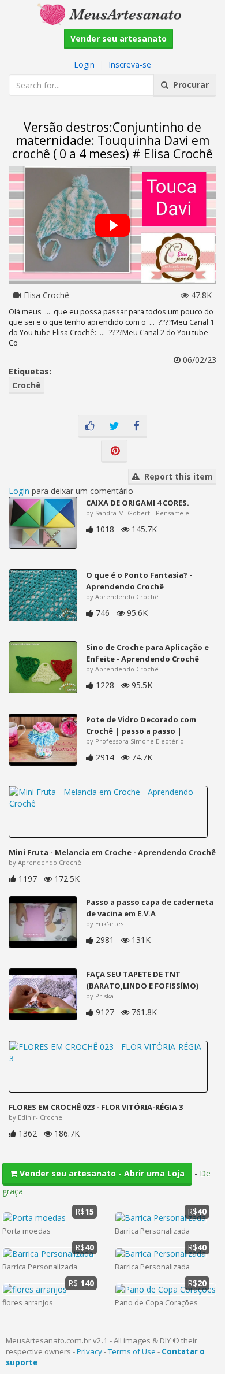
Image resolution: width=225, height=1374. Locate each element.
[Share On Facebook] (136, 426)
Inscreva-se (129, 64)
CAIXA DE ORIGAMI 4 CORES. (137, 502)
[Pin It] (114, 451)
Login (84, 64)
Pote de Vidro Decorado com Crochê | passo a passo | (141, 725)
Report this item (176, 476)
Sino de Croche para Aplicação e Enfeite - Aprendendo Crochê (147, 653)
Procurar (188, 84)
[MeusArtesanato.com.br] (112, 13)
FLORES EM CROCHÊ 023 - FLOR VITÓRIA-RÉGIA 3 (96, 1107)
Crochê (26, 385)
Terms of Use (132, 1351)
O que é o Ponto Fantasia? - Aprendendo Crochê (139, 581)
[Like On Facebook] (90, 426)
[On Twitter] (114, 426)
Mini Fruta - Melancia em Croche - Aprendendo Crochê (112, 852)
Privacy (89, 1351)
